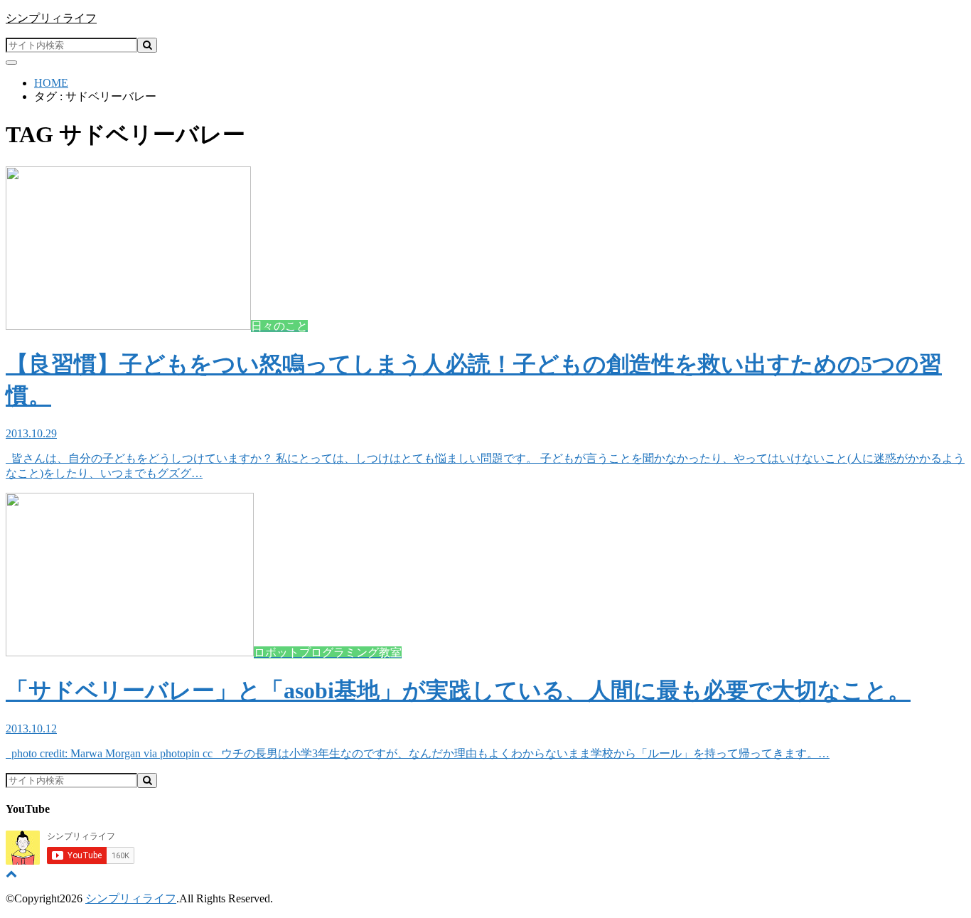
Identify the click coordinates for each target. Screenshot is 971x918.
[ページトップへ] (11, 874)
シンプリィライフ (51, 18)
